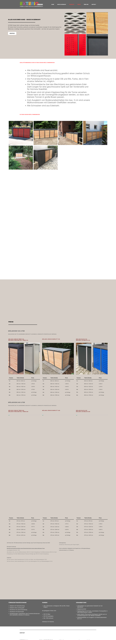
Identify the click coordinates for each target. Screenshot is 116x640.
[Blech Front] (70, 158)
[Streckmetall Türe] (46, 232)
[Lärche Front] (95, 133)
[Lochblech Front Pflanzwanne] (46, 182)
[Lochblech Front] (21, 133)
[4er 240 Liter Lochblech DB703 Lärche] (95, 256)
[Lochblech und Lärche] (70, 256)
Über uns (86, 4)
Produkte (71, 4)
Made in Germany (61, 4)
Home (52, 4)
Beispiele (12, 33)
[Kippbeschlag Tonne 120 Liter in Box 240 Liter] (95, 232)
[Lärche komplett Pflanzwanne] (95, 182)
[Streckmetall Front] (70, 232)
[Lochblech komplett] (21, 256)
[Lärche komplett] (21, 158)
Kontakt (94, 4)
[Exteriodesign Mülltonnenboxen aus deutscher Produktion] (31, 4)
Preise (79, 4)
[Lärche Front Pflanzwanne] (46, 133)
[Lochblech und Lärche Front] (46, 158)
